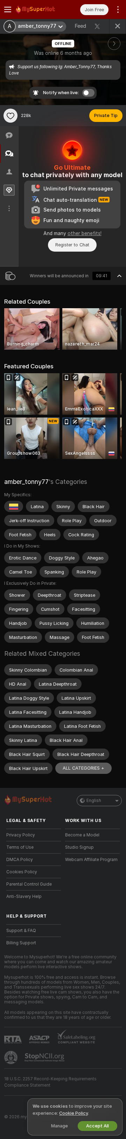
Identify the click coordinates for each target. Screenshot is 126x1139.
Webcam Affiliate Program (91, 859)
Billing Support (21, 942)
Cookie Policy (73, 1113)
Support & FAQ (21, 930)
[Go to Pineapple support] (11, 1057)
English (93, 800)
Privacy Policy (20, 835)
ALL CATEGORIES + (83, 768)
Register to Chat (72, 244)
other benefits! (85, 233)
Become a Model (82, 835)
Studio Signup (79, 847)
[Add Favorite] (11, 116)
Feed (80, 26)
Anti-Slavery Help (24, 896)
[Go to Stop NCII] (45, 1057)
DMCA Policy (19, 859)
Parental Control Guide (29, 884)
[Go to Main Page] (39, 9)
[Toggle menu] (7, 9)
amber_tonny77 (26, 481)
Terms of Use (20, 847)
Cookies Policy (21, 871)
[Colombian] (13, 506)
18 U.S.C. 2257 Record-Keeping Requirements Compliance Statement (50, 1082)
